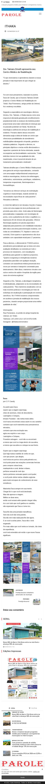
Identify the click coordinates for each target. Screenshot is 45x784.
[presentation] (38, 619)
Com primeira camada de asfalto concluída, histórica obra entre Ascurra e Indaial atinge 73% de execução (26, 744)
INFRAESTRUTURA (17, 740)
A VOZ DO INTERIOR (19, 723)
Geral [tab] (13, 708)
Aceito (23, 777)
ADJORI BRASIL (16, 721)
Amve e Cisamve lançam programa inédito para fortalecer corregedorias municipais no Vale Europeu (26, 734)
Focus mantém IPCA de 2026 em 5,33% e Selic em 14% (26, 754)
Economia (15, 751)
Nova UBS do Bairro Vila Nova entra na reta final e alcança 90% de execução (21, 643)
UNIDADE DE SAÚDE (13, 624)
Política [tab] (34, 708)
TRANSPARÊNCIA (17, 729)
